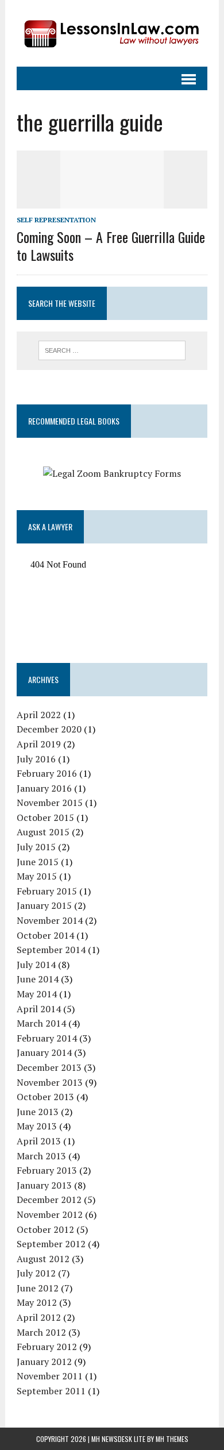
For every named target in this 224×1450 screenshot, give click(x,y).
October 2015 (45, 817)
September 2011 (51, 1391)
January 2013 (44, 1185)
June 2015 (38, 861)
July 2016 (36, 759)
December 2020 (49, 729)
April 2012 (39, 1317)
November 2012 (50, 1214)
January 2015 (44, 905)
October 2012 (45, 1229)
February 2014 (47, 1038)
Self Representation (56, 219)
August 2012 (43, 1258)
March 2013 (41, 1156)
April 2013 (39, 1141)
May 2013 (37, 1126)
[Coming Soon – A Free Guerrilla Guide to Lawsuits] (112, 201)
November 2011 (50, 1376)
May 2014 (37, 994)
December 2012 (49, 1199)
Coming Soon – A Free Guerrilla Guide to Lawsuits (111, 245)
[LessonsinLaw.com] (112, 33)
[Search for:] (112, 349)
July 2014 (36, 964)
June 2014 (38, 979)
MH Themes (172, 1439)
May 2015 (37, 876)
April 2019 (39, 744)
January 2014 (44, 1052)
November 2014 (50, 920)
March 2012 (41, 1332)
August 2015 (43, 832)
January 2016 (44, 788)
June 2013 (38, 1111)
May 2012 (37, 1302)
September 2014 (51, 949)
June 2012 (38, 1288)
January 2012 (44, 1361)
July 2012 (36, 1273)
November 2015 (50, 802)
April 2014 (39, 1008)
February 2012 (47, 1346)
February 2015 (47, 891)
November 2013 (50, 1082)
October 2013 (45, 1096)
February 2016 (47, 773)
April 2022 (39, 714)
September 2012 (51, 1243)
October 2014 (45, 935)
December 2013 (49, 1067)
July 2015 (36, 846)
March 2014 (41, 1023)
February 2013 (47, 1170)
